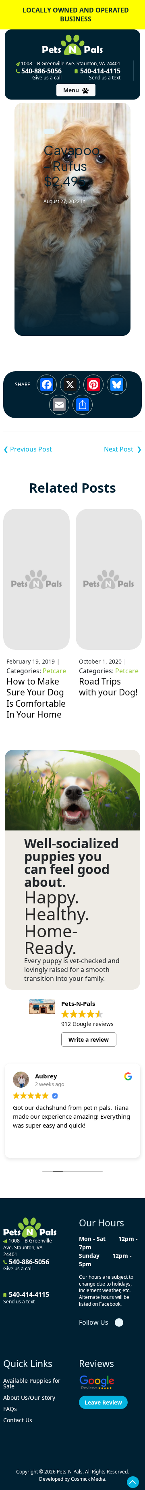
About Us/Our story (29, 1397)
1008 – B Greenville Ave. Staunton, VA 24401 (70, 63)
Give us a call (47, 78)
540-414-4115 (99, 74)
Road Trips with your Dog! (108, 687)
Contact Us (17, 1420)
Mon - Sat (92, 1238)
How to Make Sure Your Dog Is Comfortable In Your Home (36, 698)
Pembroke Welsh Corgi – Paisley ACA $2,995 (107, 449)
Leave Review (103, 1402)
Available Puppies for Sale (31, 1383)
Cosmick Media (88, 1478)
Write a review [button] (88, 1039)
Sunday (89, 1255)
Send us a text (104, 78)
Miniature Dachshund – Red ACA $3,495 (37, 449)
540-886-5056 (41, 74)
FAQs (10, 1409)
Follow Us (93, 1322)
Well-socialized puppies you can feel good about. (71, 863)
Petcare (54, 670)
